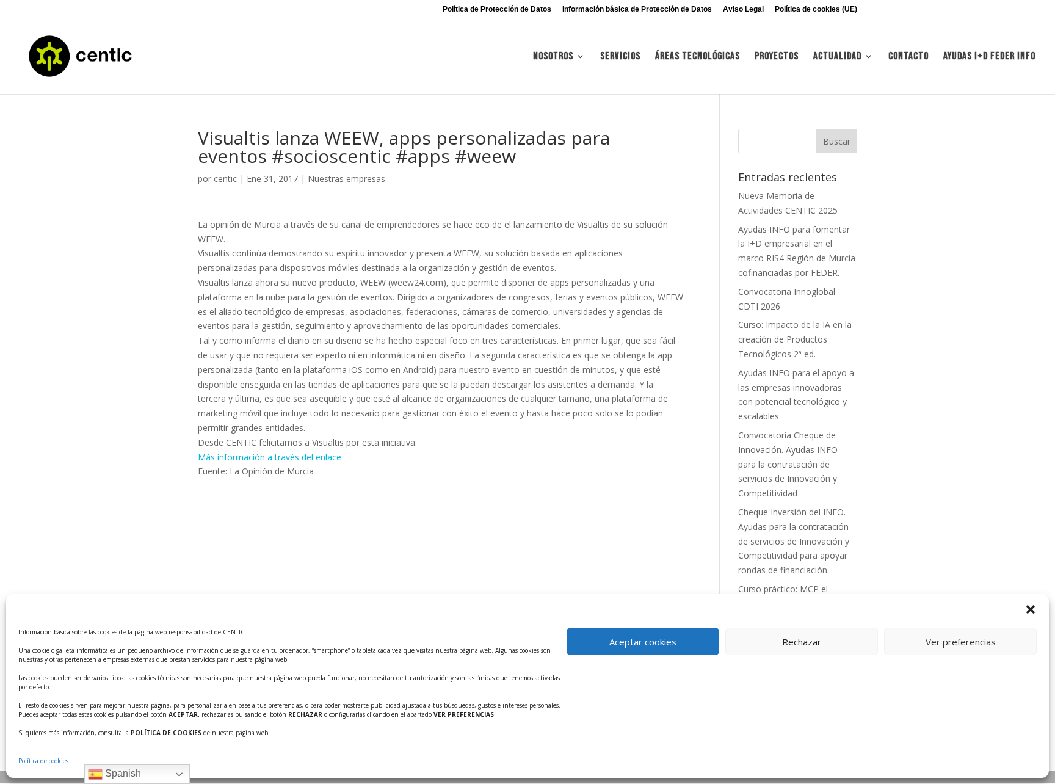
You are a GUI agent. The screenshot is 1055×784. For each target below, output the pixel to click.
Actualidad (837, 57)
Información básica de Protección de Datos (637, 9)
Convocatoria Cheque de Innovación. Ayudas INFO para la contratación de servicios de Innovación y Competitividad (788, 464)
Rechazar (801, 642)
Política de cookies (43, 761)
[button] (1030, 609)
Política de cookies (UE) (816, 9)
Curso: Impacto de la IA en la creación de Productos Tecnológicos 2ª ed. (795, 339)
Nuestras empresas (346, 178)
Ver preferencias (961, 642)
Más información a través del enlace (269, 457)
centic (225, 178)
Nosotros (553, 57)
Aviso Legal (743, 9)
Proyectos (777, 57)
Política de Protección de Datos (497, 9)
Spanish (122, 773)
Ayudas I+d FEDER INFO (989, 57)
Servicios (620, 57)
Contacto (908, 57)
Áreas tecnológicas (697, 57)
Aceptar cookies (642, 642)
